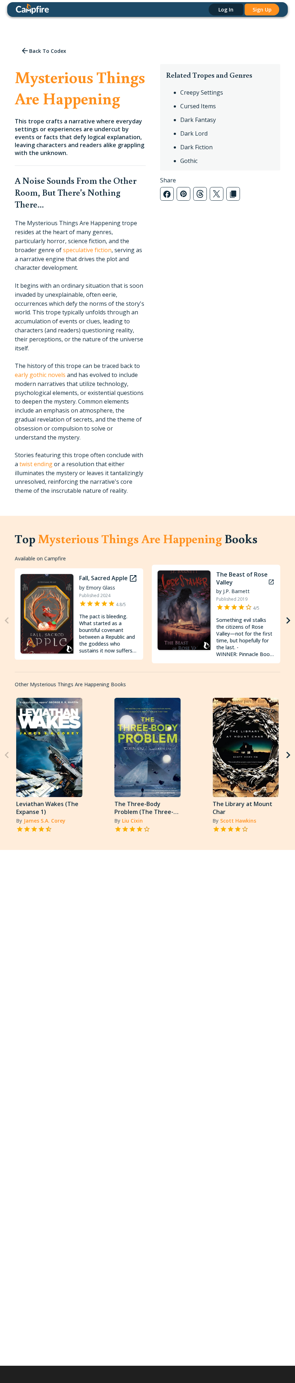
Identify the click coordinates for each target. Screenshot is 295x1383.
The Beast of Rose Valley (242, 578)
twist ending (36, 464)
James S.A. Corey (44, 820)
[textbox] (80, 357)
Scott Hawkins (238, 820)
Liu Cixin (132, 820)
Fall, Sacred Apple (103, 578)
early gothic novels (40, 375)
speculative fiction (87, 250)
